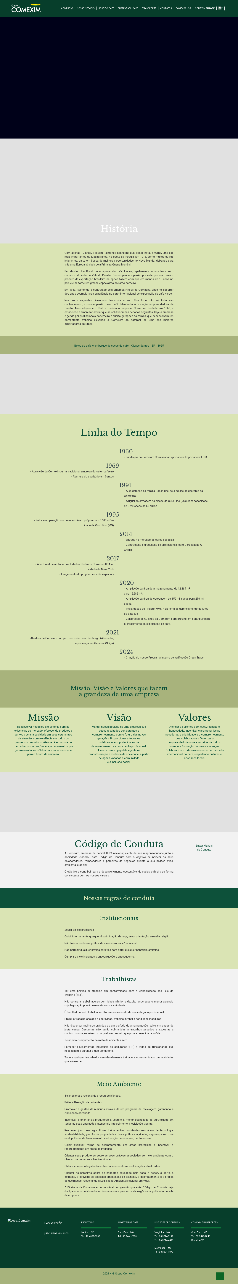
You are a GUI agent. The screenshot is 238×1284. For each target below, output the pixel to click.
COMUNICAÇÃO (53, 1223)
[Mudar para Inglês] (221, 6)
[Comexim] (26, 7)
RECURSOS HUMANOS (56, 1233)
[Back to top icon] (220, 1276)
